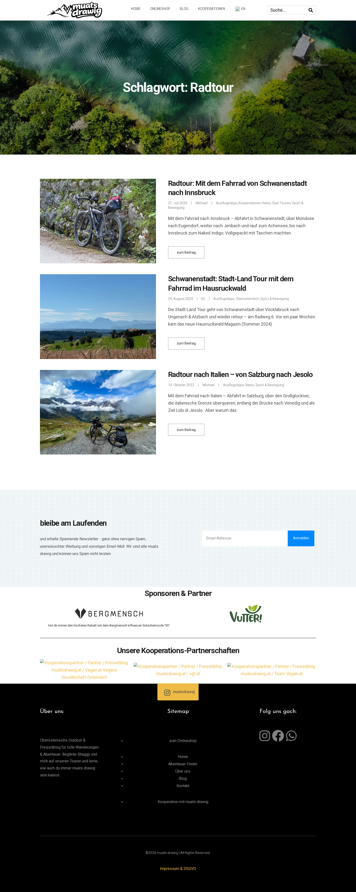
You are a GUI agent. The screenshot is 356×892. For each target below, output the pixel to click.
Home (135, 9)
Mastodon (42, 885)
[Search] (311, 10)
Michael (202, 203)
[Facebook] (278, 736)
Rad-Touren (281, 203)
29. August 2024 (180, 299)
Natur (267, 203)
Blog (184, 9)
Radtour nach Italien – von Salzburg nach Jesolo (240, 374)
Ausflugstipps (226, 203)
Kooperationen (211, 9)
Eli (203, 299)
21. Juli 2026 (177, 203)
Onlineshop (160, 9)
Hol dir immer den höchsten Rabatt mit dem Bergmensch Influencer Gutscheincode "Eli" (109, 625)
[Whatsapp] (291, 736)
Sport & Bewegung (274, 299)
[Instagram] (265, 736)
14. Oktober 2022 (181, 385)
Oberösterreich (247, 299)
